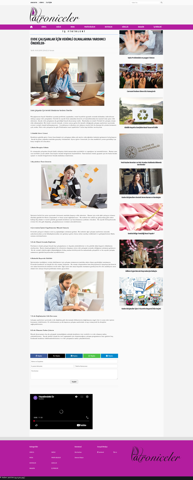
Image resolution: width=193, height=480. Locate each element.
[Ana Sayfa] (31, 26)
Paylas (39, 356)
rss (116, 452)
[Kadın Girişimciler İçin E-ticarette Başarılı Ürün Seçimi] (141, 295)
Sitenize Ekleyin (79, 457)
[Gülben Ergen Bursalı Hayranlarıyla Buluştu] (141, 258)
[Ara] (161, 3)
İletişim (49, 2)
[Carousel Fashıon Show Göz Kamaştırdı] (141, 80)
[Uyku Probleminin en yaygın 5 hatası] (141, 46)
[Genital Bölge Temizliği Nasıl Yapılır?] (141, 220)
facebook (101, 452)
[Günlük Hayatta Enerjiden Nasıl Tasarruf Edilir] (141, 114)
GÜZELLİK (125, 27)
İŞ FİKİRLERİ (158, 27)
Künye (42, 2)
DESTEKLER (108, 27)
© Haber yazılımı (7, 477)
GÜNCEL (43, 27)
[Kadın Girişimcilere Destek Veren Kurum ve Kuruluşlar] (141, 185)
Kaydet (74, 382)
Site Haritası (78, 452)
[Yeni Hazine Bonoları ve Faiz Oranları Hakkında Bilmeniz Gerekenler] (141, 150)
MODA (73, 27)
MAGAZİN (141, 27)
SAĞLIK (58, 27)
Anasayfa (34, 2)
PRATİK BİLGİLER (89, 27)
